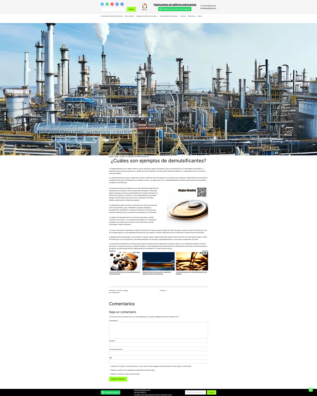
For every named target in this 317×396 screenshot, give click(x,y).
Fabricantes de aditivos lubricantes (175, 4)
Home (111, 156)
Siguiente (112, 251)
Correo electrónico (116, 349)
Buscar (131, 9)
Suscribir (211, 392)
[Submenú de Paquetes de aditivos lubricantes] (157, 16)
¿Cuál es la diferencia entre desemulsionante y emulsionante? (124, 273)
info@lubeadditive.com (208, 8)
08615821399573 (140, 392)
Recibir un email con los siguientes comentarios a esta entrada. (133, 370)
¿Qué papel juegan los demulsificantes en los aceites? (191, 273)
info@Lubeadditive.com (142, 390)
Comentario (113, 320)
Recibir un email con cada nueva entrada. (125, 374)
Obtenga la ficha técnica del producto (176, 9)
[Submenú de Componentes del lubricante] (178, 16)
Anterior (205, 251)
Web (110, 358)
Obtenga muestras (112, 392)
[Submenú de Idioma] (202, 16)
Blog (116, 156)
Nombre (112, 341)
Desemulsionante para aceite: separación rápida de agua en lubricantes (156, 273)
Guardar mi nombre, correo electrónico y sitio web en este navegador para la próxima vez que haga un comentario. (151, 366)
